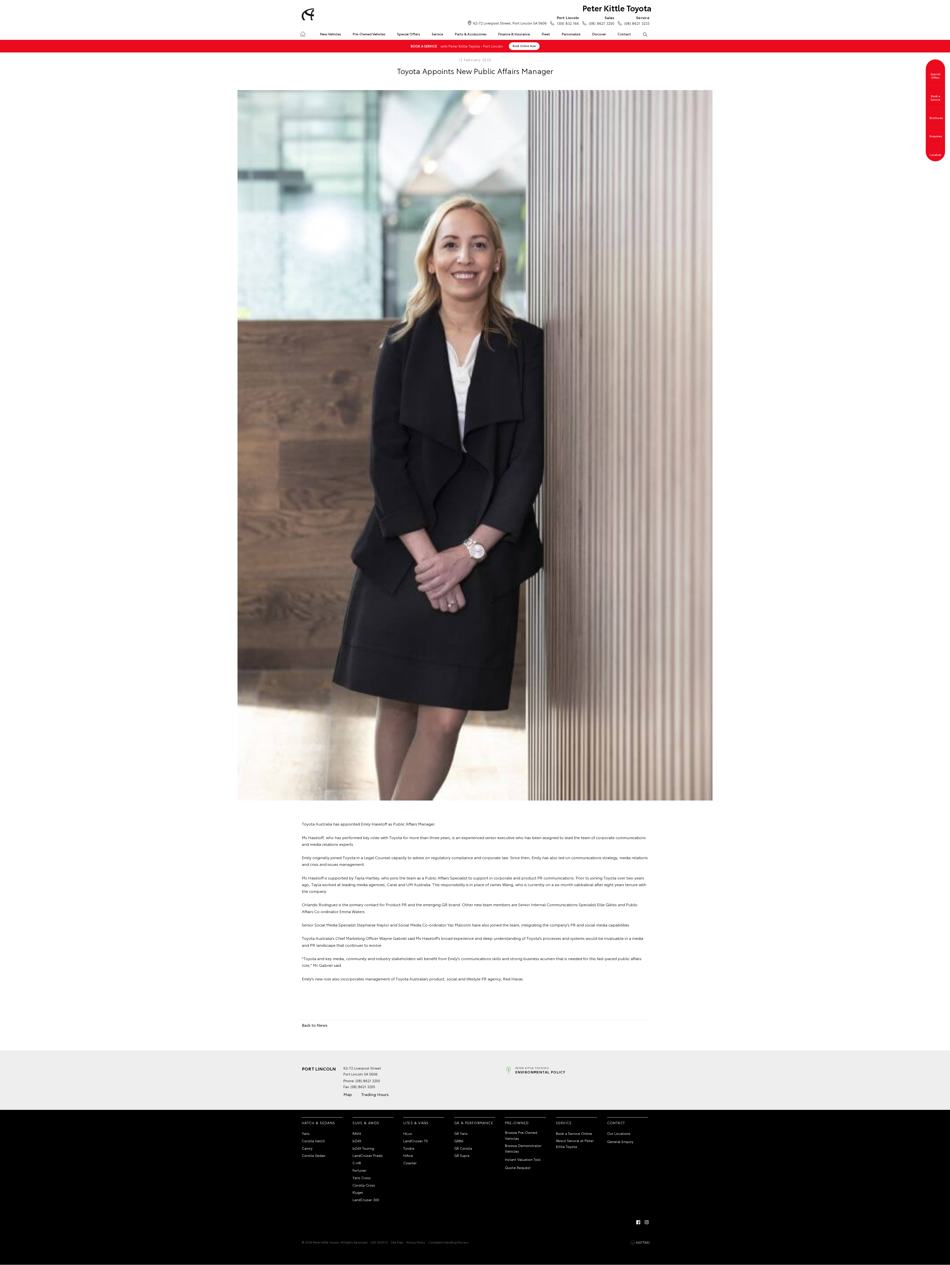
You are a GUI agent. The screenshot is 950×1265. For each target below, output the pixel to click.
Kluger (358, 1192)
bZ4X (357, 1140)
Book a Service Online (574, 1133)
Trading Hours (375, 1094)
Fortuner (359, 1170)
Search (645, 34)
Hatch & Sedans (318, 1122)
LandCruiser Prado (368, 1155)
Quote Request (518, 1167)
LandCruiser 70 (415, 1140)
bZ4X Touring (363, 1148)
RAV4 (357, 1133)
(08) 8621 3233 (636, 20)
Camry (307, 1148)
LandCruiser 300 (366, 1199)
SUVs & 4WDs (366, 1122)
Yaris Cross (362, 1177)
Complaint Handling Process (448, 1242)
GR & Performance (473, 1122)
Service (437, 33)
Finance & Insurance (514, 33)
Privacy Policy (415, 1242)
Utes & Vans (415, 1122)
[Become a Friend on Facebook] (638, 1222)
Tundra (408, 1148)
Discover (599, 33)
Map (347, 1094)
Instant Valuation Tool (523, 1159)
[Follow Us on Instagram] (646, 1222)
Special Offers (408, 33)
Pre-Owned (517, 1122)
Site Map (397, 1242)
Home (303, 33)
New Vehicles (330, 33)
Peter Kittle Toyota (616, 7)
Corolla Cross (364, 1185)
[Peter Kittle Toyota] (307, 14)
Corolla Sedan (313, 1155)
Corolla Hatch (313, 1140)
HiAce (408, 1155)
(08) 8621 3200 (601, 20)
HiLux (407, 1133)
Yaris (305, 1133)
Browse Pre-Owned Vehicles (521, 1135)
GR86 (458, 1140)
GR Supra (461, 1155)
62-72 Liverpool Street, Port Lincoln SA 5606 (510, 23)
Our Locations (618, 1133)
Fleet (546, 33)
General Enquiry (620, 1141)
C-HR (357, 1162)
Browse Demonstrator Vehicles (523, 1148)
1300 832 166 (568, 20)
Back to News (315, 1025)
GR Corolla (463, 1148)
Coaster (410, 1162)
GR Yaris (461, 1133)
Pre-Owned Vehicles (369, 33)
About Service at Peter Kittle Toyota (575, 1143)
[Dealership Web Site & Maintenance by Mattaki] (640, 1242)
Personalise (571, 33)
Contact (624, 33)
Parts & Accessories (471, 33)
